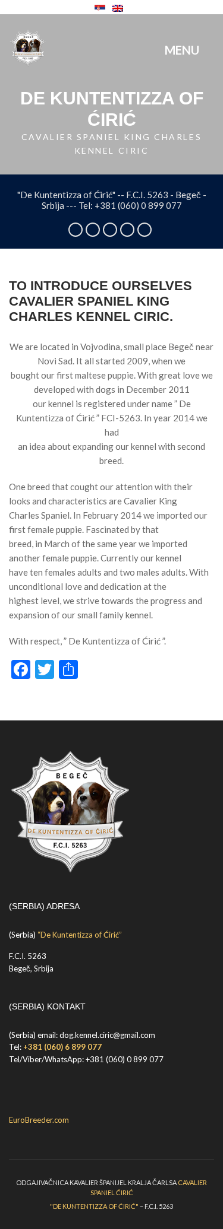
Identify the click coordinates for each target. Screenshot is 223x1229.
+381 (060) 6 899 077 (62, 1047)
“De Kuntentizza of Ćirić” (79, 934)
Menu (183, 50)
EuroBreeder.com (39, 1120)
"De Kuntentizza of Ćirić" (94, 1206)
